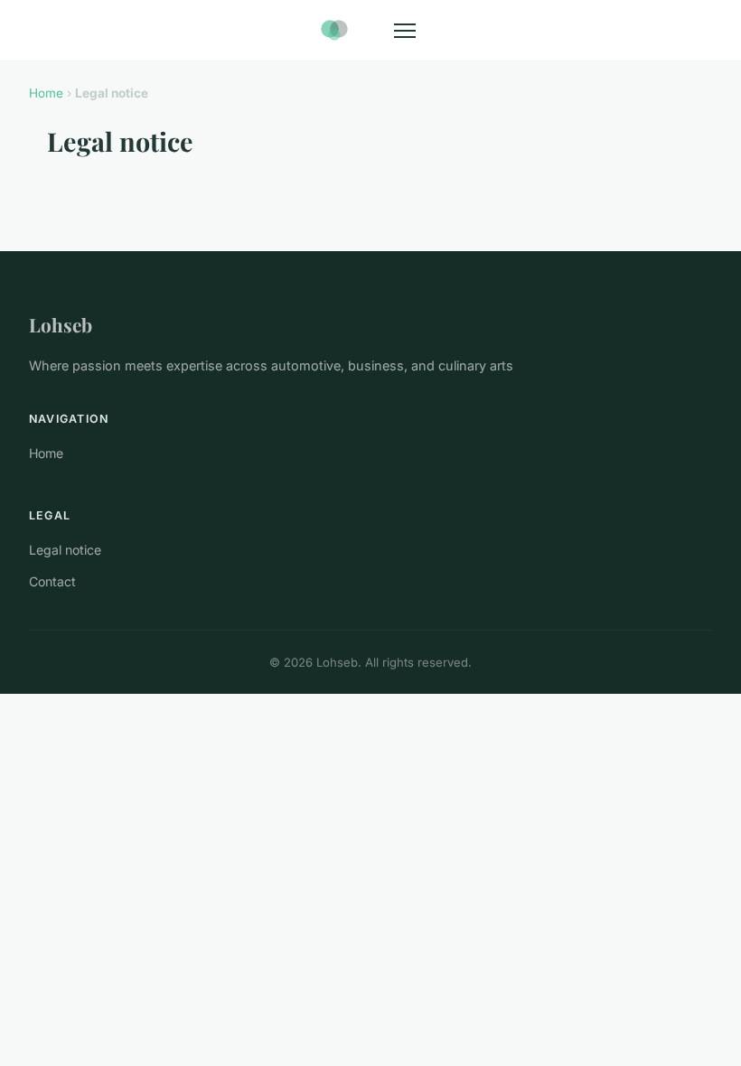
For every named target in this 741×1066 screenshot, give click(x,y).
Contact (52, 581)
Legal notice (65, 549)
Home (46, 93)
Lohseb (60, 324)
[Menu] (405, 30)
